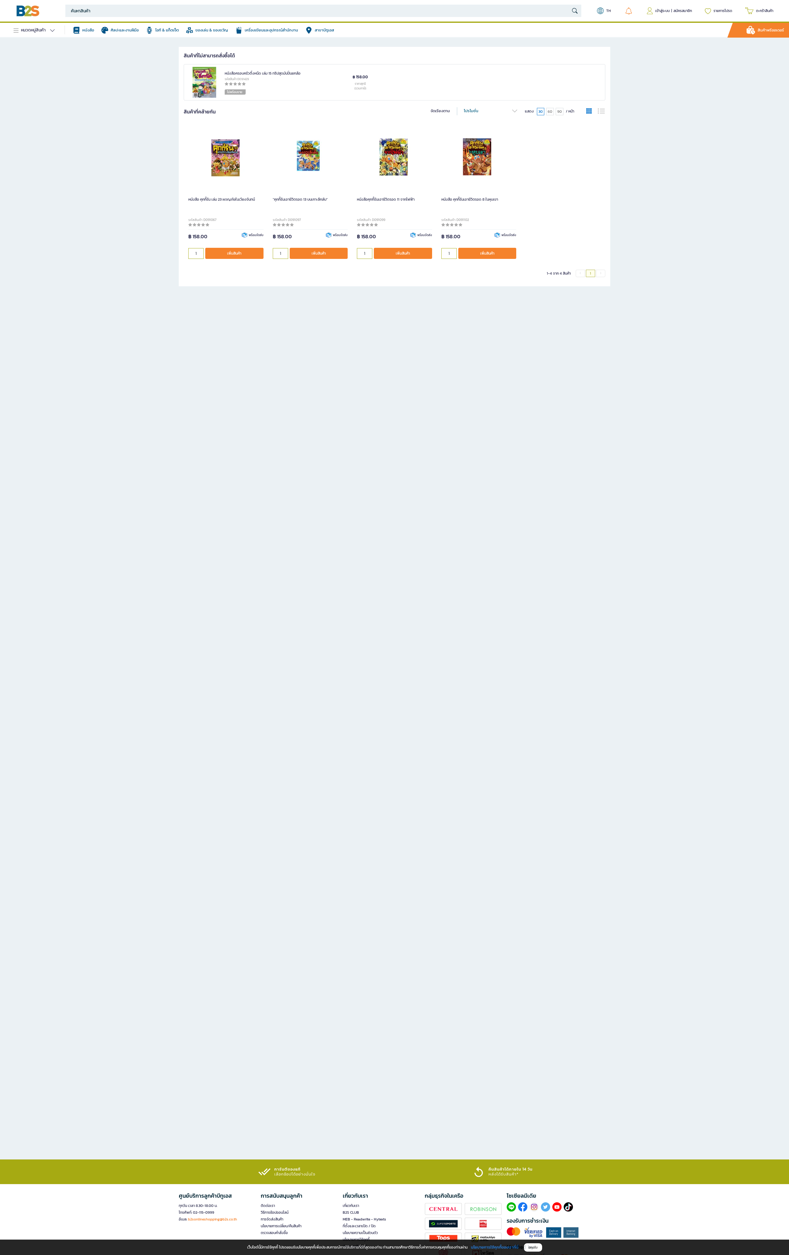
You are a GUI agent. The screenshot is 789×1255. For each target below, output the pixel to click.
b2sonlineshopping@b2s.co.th (212, 1219)
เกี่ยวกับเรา (351, 1205)
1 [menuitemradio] (590, 273)
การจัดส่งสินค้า (272, 1219)
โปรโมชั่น (471, 111)
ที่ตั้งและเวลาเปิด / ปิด (359, 1226)
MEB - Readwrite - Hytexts (364, 1219)
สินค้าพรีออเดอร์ (771, 30)
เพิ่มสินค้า (234, 253)
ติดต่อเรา (268, 1205)
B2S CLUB (351, 1212)
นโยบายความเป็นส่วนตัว (360, 1233)
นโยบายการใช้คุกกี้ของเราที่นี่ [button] (494, 1247)
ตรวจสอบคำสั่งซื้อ (274, 1233)
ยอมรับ (533, 1247)
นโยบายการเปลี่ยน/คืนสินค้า (281, 1226)
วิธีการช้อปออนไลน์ (274, 1212)
